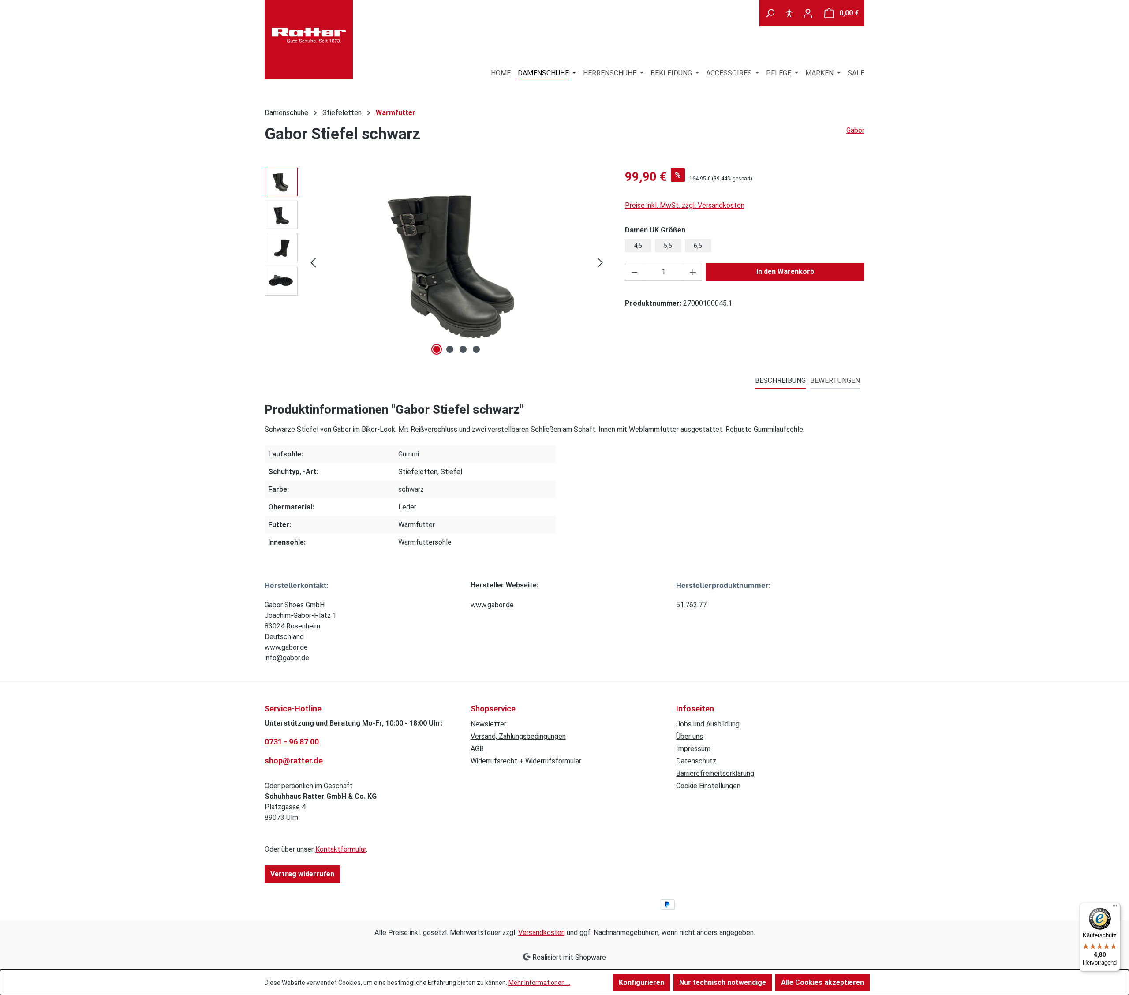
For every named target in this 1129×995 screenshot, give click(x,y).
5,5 (668, 245)
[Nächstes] (600, 262)
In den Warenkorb (785, 271)
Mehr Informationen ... (539, 982)
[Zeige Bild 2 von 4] (449, 349)
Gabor (855, 130)
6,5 (698, 245)
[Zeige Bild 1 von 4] (436, 349)
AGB (477, 748)
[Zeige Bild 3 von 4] (463, 349)
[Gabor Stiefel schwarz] (456, 262)
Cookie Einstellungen (708, 786)
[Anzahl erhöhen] (693, 272)
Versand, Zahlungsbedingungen (518, 736)
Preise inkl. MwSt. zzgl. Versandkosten (684, 205)
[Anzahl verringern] (634, 272)
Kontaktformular (340, 849)
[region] (436, 262)
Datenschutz (696, 761)
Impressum (693, 748)
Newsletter (488, 724)
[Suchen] (770, 13)
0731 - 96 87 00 (292, 741)
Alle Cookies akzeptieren (822, 982)
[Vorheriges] (313, 262)
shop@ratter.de (294, 760)
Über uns (689, 736)
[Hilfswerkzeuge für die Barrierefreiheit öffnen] (789, 13)
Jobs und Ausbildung (708, 724)
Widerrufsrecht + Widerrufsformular (526, 761)
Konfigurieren (641, 982)
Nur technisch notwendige (722, 982)
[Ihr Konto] (808, 13)
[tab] (780, 381)
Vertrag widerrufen (302, 874)
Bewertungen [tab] (835, 380)
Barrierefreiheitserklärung (715, 773)
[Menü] (1115, 908)
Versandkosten (541, 932)
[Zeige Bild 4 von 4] (476, 349)
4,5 (638, 245)
